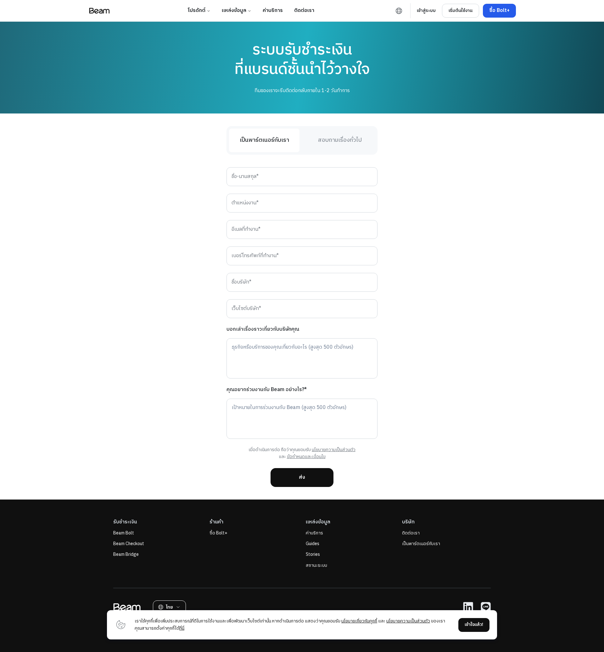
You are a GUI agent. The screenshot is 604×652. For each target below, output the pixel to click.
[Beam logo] (99, 11)
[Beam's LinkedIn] (468, 607)
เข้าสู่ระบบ (426, 10)
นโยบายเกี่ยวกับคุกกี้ (359, 621)
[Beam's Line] (486, 607)
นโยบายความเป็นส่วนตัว (333, 449)
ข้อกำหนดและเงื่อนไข (306, 456)
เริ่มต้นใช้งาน (461, 10)
